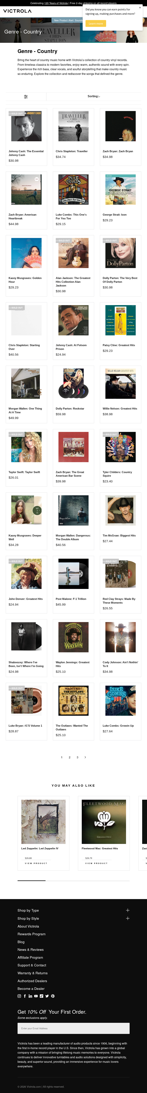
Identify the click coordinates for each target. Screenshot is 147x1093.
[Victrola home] (17, 11)
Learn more (96, 23)
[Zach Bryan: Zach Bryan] (120, 126)
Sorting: (93, 96)
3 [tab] (87, 881)
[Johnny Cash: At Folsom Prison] (73, 320)
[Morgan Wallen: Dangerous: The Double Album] (73, 510)
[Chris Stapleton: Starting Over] (26, 320)
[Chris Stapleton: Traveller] (73, 126)
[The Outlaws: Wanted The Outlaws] (73, 701)
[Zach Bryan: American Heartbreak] (26, 189)
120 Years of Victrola (56, 3)
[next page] (85, 757)
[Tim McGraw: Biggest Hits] (120, 510)
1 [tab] (32, 880)
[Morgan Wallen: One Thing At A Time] (26, 384)
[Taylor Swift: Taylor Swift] (26, 447)
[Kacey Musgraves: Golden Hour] (26, 253)
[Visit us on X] (47, 996)
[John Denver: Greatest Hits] (26, 574)
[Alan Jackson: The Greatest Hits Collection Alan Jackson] (73, 253)
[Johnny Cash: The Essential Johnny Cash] (26, 126)
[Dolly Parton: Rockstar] (73, 384)
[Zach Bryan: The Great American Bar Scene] (73, 447)
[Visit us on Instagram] (19, 996)
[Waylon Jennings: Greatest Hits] (73, 637)
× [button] (140, 7)
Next (73, 877)
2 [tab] (60, 881)
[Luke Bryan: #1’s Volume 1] (26, 701)
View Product (36, 863)
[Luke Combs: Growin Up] (120, 701)
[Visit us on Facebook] (25, 996)
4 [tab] (115, 881)
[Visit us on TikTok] (41, 996)
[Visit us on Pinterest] (52, 996)
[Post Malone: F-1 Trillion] (73, 574)
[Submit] (126, 1027)
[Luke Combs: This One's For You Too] (73, 189)
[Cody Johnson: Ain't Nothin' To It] (120, 637)
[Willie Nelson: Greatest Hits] (120, 384)
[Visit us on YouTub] (36, 996)
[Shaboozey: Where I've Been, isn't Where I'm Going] (26, 637)
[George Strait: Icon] (120, 189)
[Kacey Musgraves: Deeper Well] (26, 510)
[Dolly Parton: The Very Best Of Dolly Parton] (120, 253)
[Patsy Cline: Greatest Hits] (120, 320)
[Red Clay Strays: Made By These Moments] (120, 574)
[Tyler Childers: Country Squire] (120, 447)
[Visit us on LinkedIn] (30, 996)
